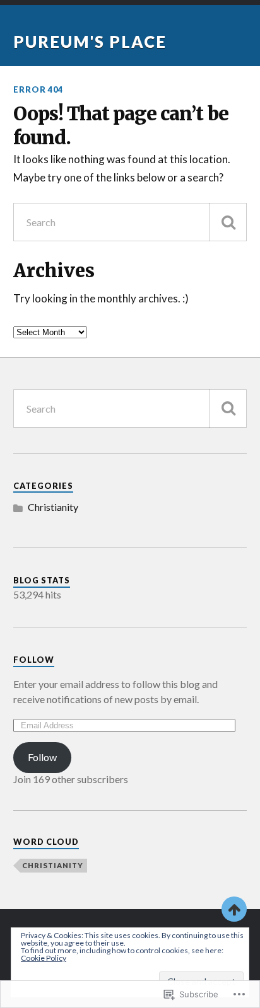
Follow (33, 660)
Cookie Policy (43, 958)
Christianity (53, 507)
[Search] (228, 222)
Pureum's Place (90, 41)
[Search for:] (130, 222)
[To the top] (234, 909)
